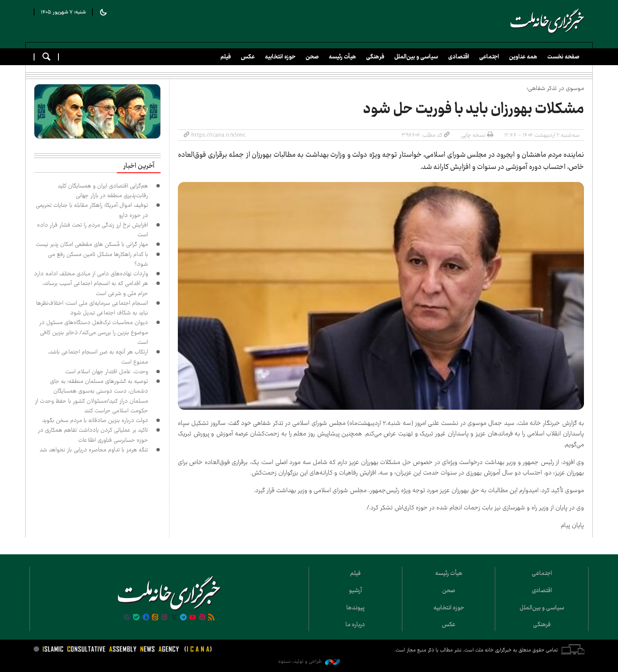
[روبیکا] (127, 618)
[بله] (136, 618)
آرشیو (355, 590)
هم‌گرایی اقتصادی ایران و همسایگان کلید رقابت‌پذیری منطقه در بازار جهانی (103, 190)
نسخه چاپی (473, 134)
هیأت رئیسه (342, 57)
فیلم (225, 57)
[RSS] (211, 618)
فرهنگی (375, 57)
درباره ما (355, 624)
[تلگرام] (183, 618)
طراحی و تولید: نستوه (300, 661)
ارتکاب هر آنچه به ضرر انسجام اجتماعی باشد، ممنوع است (98, 356)
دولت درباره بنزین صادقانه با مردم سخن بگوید (95, 420)
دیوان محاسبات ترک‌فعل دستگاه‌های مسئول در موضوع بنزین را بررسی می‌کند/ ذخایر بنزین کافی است (93, 332)
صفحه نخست (563, 57)
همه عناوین (523, 57)
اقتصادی (458, 57)
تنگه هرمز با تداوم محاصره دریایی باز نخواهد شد (94, 450)
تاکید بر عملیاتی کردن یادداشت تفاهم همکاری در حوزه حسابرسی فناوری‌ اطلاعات (93, 434)
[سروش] (145, 618)
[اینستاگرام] (164, 618)
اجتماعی (489, 57)
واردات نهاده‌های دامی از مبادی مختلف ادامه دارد (91, 273)
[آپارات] (202, 618)
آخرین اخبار (138, 166)
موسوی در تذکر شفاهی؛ (555, 88)
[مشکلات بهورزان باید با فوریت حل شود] (381, 296)
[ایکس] (174, 618)
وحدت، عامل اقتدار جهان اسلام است (106, 371)
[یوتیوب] (192, 618)
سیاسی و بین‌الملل (416, 57)
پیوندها (355, 608)
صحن (312, 57)
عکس (248, 57)
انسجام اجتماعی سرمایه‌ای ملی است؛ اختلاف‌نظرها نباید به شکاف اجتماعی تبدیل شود (92, 308)
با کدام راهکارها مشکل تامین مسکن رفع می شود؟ (98, 259)
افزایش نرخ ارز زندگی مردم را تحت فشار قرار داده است (92, 229)
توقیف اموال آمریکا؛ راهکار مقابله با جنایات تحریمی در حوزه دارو (92, 210)
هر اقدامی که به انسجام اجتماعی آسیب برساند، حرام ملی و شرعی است (95, 288)
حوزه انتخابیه (280, 57)
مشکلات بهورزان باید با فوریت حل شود (473, 109)
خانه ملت (547, 21)
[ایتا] (155, 618)
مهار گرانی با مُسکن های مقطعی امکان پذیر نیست (92, 244)
